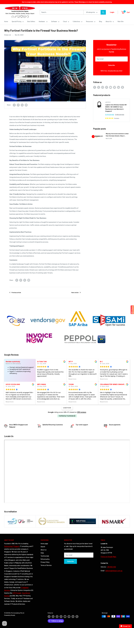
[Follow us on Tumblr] (122, 87)
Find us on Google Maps (108, 556)
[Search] (103, 12)
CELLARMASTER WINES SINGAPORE (114, 384)
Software (54, 21)
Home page (44, 543)
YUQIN (71, 384)
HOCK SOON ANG (13, 384)
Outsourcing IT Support (11, 546)
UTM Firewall (17, 593)
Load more (67, 408)
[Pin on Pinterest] (18, 104)
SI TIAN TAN (42, 361)
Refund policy (45, 559)
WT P (71, 361)
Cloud (65, 21)
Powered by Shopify (9, 615)
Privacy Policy (45, 562)
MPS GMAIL (41, 384)
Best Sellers (31, 21)
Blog (100, 21)
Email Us (126, 626)
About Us (109, 21)
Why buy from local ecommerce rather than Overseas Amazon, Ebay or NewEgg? (117, 135)
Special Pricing (16, 21)
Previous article (16, 292)
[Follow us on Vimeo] (114, 87)
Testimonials (45, 556)
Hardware (42, 21)
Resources (89, 21)
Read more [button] (72, 379)
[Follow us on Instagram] (102, 87)
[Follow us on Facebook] (94, 87)
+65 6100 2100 (111, 567)
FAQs (42, 553)
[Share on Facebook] (14, 104)
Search (43, 547)
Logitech (107, 102)
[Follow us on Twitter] (98, 87)
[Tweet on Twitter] (22, 104)
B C (101, 361)
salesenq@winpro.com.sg (113, 571)
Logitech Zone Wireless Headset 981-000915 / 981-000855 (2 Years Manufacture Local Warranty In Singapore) (116, 108)
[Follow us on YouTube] (110, 87)
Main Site (121, 21)
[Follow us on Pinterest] (106, 87)
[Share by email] (26, 104)
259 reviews (81, 412)
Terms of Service (46, 565)
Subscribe (111, 65)
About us (43, 550)
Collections (76, 21)
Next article (75, 292)
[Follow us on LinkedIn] (118, 87)
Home (6, 21)
